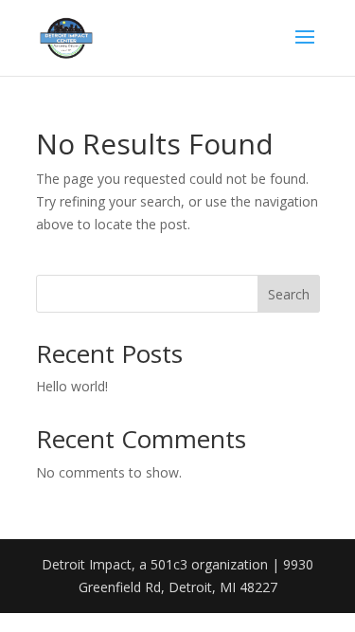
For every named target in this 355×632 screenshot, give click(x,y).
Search (289, 294)
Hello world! (72, 386)
